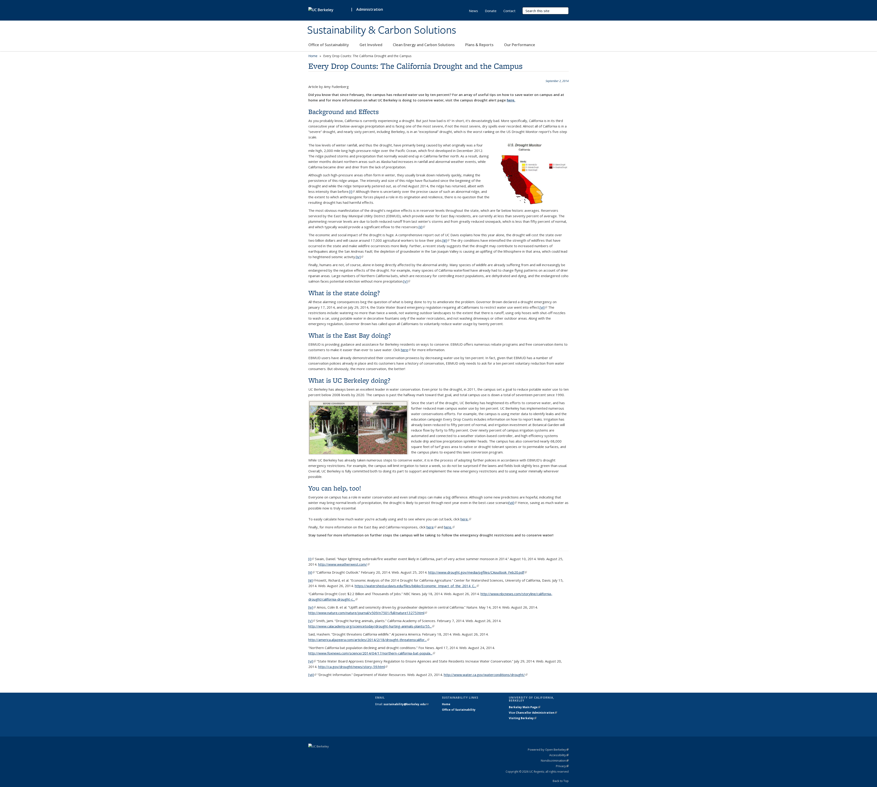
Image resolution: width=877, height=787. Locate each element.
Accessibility (559, 755)
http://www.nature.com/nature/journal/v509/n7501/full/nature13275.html (367, 612)
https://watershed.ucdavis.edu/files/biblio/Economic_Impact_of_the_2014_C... (417, 585)
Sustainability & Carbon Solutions (381, 30)
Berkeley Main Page (524, 707)
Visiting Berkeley (522, 718)
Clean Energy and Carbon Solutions (424, 44)
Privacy (562, 766)
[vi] (543, 307)
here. (511, 100)
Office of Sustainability (329, 44)
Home (312, 56)
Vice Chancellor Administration (533, 713)
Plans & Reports (479, 44)
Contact (509, 10)
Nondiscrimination (555, 760)
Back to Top (561, 781)
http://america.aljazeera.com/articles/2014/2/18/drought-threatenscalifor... (368, 639)
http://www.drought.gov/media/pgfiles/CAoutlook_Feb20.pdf (477, 572)
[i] (352, 191)
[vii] (513, 502)
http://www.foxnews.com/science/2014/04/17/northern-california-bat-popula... (371, 653)
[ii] (422, 227)
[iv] (359, 256)
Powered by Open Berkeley (548, 749)
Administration (369, 9)
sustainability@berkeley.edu (405, 704)
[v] (406, 281)
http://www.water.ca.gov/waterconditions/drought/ (486, 674)
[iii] (445, 240)
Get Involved (371, 44)
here (406, 349)
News (473, 10)
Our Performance (520, 44)
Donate (491, 10)
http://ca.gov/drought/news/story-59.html (353, 666)
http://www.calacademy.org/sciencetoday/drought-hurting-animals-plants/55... (371, 626)
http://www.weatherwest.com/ (344, 564)
